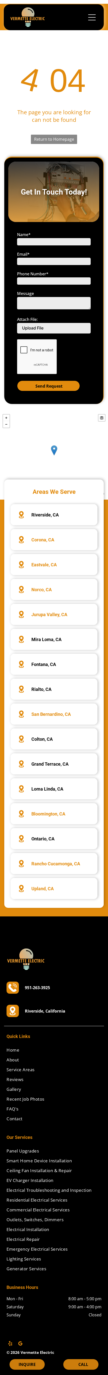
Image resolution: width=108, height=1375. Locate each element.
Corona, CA (42, 539)
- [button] (6, 424)
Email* (23, 254)
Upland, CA (42, 888)
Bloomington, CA (48, 813)
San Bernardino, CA (51, 714)
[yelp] (10, 1344)
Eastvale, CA (44, 564)
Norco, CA (41, 589)
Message (25, 293)
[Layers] (101, 418)
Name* (24, 234)
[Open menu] (92, 17)
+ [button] (6, 418)
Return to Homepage (54, 139)
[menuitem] (54, 1050)
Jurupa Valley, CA (49, 614)
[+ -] (54, 456)
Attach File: (27, 319)
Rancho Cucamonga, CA (55, 863)
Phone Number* (32, 274)
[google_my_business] (20, 1344)
